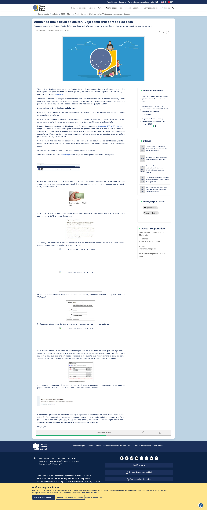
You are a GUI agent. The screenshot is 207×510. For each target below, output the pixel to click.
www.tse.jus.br (67, 155)
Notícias (55, 14)
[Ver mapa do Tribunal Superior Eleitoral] (36, 458)
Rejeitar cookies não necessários (70, 497)
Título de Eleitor (150, 213)
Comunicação (111, 8)
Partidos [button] (100, 8)
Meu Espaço (158, 446)
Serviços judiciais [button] (151, 8)
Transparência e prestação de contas (141, 2)
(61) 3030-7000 (55, 464)
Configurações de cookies (140, 479)
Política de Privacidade (91, 493)
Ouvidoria (122, 2)
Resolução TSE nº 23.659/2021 (111, 126)
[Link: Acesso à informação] (157, 2)
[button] (173, 8)
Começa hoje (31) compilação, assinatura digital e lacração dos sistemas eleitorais (154, 148)
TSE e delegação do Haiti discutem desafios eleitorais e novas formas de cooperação (155, 179)
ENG (164, 2)
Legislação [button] (137, 8)
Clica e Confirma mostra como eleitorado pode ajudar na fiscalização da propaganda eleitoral (153, 169)
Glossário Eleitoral (94, 446)
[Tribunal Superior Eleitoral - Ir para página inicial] (39, 8)
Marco (70, 14)
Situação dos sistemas (142, 446)
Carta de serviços (78, 446)
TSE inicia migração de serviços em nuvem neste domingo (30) (154, 158)
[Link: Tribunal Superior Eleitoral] (39, 446)
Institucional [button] (165, 8)
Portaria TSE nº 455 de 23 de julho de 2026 (58, 479)
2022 (63, 14)
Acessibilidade (112, 2)
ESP (171, 2)
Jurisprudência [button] (124, 8)
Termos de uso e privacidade (140, 472)
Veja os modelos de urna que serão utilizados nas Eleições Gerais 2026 (153, 121)
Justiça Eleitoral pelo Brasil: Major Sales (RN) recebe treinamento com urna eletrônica (154, 189)
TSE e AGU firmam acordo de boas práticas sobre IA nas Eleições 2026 (155, 98)
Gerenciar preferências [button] (93, 497)
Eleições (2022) (150, 208)
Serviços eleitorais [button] (78, 8)
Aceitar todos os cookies (43, 497)
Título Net (59, 94)
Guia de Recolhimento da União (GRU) (117, 446)
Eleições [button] (92, 8)
